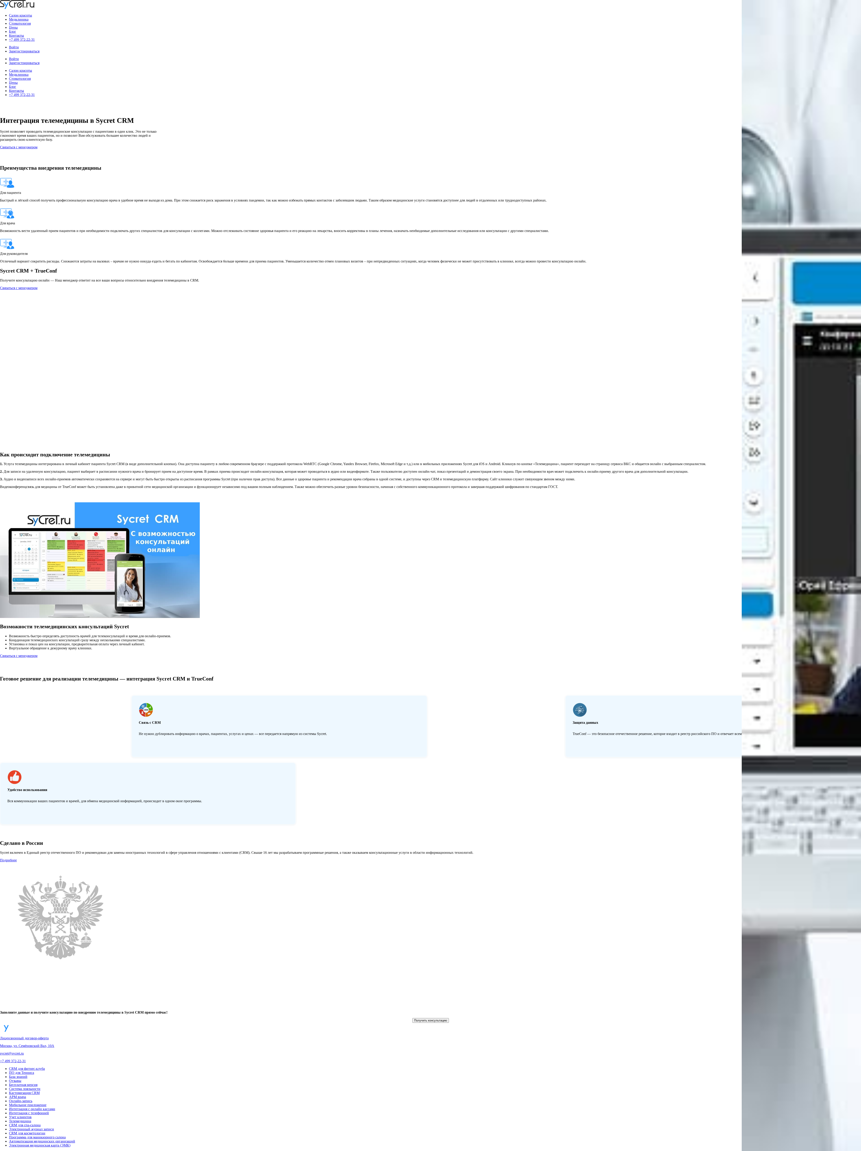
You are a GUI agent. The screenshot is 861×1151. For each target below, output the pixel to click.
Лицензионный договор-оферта (24, 1038)
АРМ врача (17, 1097)
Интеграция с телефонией (29, 1113)
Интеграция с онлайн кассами (32, 1109)
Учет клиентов (20, 1117)
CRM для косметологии (27, 1133)
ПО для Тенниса (21, 1073)
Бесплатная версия (23, 1085)
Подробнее (8, 860)
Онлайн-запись (20, 1101)
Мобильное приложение (27, 1105)
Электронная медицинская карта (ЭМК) (39, 1145)
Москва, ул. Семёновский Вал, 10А (27, 1046)
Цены (13, 27)
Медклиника (18, 19)
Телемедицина (20, 1121)
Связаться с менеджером (18, 147)
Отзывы (15, 1081)
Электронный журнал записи (31, 1129)
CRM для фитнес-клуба (27, 1069)
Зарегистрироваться (24, 51)
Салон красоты (20, 15)
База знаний (18, 1077)
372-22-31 (13, 1061)
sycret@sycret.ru (12, 1053)
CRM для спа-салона (25, 1125)
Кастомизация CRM (24, 1093)
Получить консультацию (430, 1020)
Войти (14, 47)
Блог (12, 31)
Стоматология (20, 23)
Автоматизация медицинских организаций (42, 1141)
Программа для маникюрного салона (37, 1137)
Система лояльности (24, 1089)
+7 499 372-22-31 (22, 39)
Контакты (16, 35)
